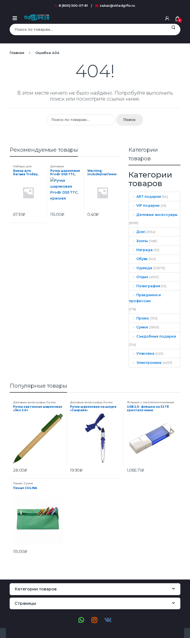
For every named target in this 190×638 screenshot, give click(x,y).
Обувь (142, 259)
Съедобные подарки (156, 336)
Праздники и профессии (145, 298)
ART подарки (148, 196)
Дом (140, 232)
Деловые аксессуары (59, 168)
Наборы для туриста (22, 168)
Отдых (142, 277)
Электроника (148, 362)
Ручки (51, 402)
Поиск (173, 29)
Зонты (142, 241)
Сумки (142, 327)
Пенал (17, 483)
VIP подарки (148, 205)
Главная (17, 53)
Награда (144, 250)
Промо (142, 318)
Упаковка (145, 353)
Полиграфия (148, 286)
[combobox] (88, 29)
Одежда (144, 268)
